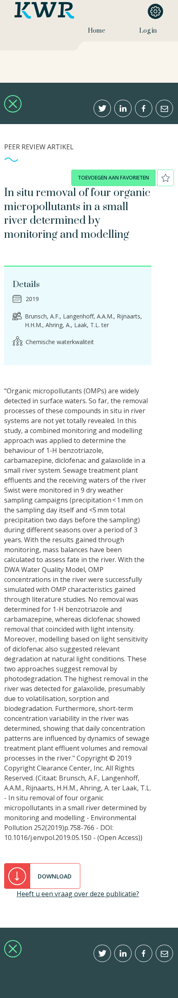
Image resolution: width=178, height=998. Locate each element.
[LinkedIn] (123, 108)
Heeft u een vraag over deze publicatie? (78, 893)
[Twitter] (102, 108)
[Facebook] (143, 108)
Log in (148, 31)
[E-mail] (164, 108)
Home (96, 31)
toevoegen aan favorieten (113, 177)
